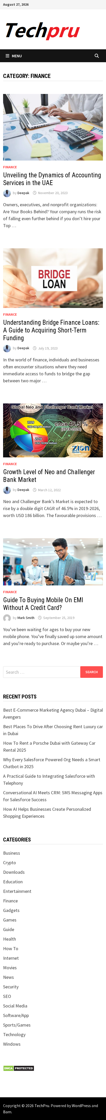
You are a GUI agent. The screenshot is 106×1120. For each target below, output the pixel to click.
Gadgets (11, 910)
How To (10, 948)
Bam (7, 1111)
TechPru (41, 1105)
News (8, 977)
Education (13, 882)
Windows (12, 1044)
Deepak (23, 192)
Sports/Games (17, 1025)
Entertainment (17, 891)
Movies (10, 968)
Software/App (16, 1015)
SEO (7, 996)
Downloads (14, 872)
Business (11, 853)
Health (9, 939)
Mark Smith (25, 617)
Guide (8, 929)
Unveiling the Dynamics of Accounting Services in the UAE (52, 179)
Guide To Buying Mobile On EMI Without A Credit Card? (43, 603)
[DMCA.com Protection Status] (18, 1068)
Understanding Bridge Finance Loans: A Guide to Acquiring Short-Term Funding (51, 330)
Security (11, 987)
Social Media (15, 1006)
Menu (17, 55)
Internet (11, 958)
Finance (10, 167)
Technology (14, 1034)
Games (9, 920)
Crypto (9, 862)
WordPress (81, 1105)
